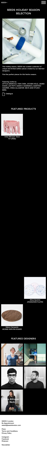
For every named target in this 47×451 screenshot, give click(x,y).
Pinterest (5, 441)
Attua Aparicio (35, 300)
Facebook (5, 439)
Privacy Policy (6, 433)
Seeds (3, 2)
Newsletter (6, 445)
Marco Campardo (12, 327)
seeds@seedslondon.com (11, 425)
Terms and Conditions (10, 431)
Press (4, 429)
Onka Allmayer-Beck (12, 137)
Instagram (5, 437)
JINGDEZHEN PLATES (35, 302)
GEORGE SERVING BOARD (12, 329)
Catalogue (9, 94)
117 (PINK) (12, 139)
